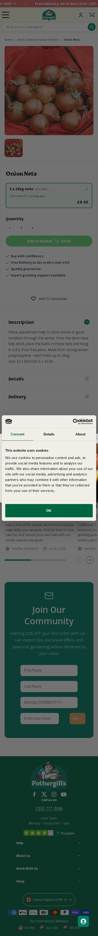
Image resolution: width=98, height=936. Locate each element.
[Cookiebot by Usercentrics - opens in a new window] (73, 422)
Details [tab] (49, 434)
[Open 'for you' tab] (83, 921)
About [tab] (80, 434)
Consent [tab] (17, 434)
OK (49, 510)
